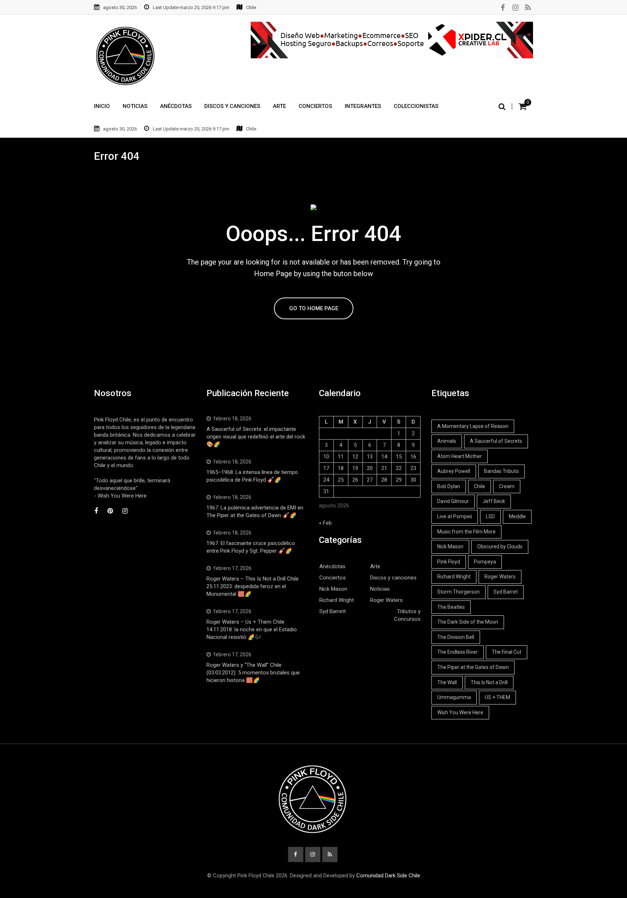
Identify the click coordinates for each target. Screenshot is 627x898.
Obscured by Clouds (499, 546)
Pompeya (485, 562)
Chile (479, 486)
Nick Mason (333, 589)
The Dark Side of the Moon (467, 622)
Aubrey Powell (453, 471)
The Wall (447, 682)
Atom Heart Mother (459, 456)
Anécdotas (176, 106)
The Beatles (451, 607)
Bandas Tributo (501, 471)
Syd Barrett (332, 611)
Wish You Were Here (460, 712)
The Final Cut (506, 652)
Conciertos (315, 106)
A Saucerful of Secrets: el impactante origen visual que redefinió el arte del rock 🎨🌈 (255, 437)
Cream (507, 486)
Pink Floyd (448, 562)
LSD (490, 516)
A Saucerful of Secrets (496, 441)
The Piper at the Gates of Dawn (473, 667)
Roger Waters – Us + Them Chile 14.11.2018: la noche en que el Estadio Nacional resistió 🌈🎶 (251, 629)
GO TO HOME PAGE (313, 308)
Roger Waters (386, 600)
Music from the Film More (466, 532)
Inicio (102, 106)
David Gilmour (453, 501)
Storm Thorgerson (458, 592)
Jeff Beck (494, 501)
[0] (522, 106)
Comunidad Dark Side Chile (388, 875)
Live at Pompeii (454, 516)
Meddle (517, 516)
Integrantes (363, 106)
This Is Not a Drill (489, 682)
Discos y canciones (393, 577)
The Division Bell (455, 637)
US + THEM (497, 697)
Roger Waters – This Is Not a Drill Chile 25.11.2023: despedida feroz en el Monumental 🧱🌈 (252, 586)
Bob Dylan (448, 486)
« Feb (325, 523)
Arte (279, 106)
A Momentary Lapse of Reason (472, 426)
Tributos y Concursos (407, 615)
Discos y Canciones (232, 106)
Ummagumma (454, 697)
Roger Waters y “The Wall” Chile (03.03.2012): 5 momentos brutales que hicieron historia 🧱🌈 (253, 672)
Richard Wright (336, 600)
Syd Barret (505, 592)
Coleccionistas (416, 106)
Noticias (135, 106)
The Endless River (457, 652)
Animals (446, 441)
